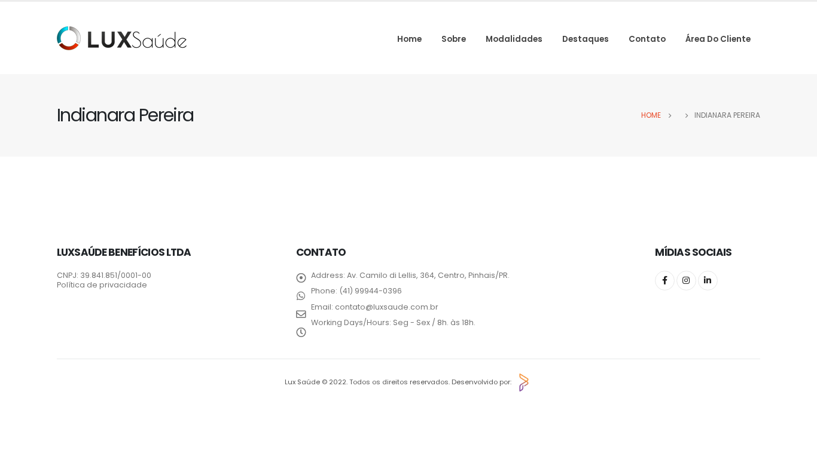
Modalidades (514, 39)
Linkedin (708, 280)
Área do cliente (718, 39)
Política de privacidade (102, 285)
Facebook (665, 280)
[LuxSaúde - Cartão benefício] (122, 38)
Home (409, 39)
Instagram (686, 280)
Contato (647, 39)
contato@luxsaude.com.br (386, 307)
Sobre (453, 39)
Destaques (585, 39)
